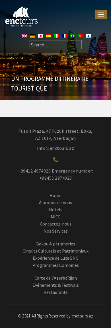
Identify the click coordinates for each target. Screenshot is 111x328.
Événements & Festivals (55, 285)
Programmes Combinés (55, 265)
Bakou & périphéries (55, 244)
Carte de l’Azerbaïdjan (55, 278)
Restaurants (56, 292)
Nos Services (56, 231)
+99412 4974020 (34, 171)
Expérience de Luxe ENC (55, 258)
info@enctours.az (55, 148)
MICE (56, 217)
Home (55, 195)
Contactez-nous (55, 224)
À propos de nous (55, 202)
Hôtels (55, 209)
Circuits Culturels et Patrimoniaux (55, 251)
